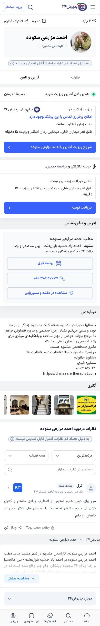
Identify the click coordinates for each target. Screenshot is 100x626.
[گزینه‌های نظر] (8, 487)
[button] (50, 63)
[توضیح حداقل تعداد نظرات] (12, 439)
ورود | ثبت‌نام (13, 7)
